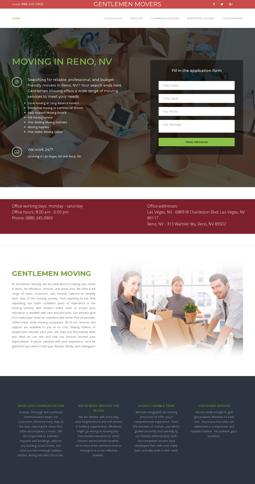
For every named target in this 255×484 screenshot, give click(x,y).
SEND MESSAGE (196, 142)
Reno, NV (70, 85)
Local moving (36, 103)
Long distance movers (64, 103)
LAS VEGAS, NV (113, 18)
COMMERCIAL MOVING (164, 18)
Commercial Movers (70, 108)
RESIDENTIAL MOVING (200, 18)
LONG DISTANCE (232, 18)
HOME (16, 18)
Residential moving (40, 108)
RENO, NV (136, 18)
